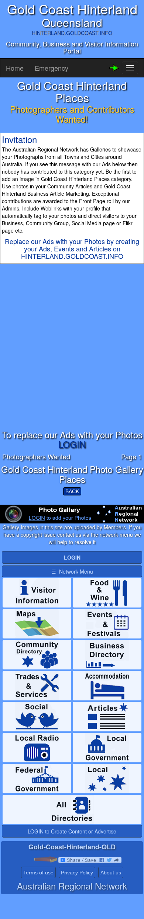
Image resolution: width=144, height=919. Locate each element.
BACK (72, 491)
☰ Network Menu (72, 571)
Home (15, 68)
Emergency (51, 68)
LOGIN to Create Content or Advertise (72, 831)
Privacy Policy (77, 873)
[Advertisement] (72, 358)
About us (110, 873)
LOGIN (72, 444)
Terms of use (38, 873)
